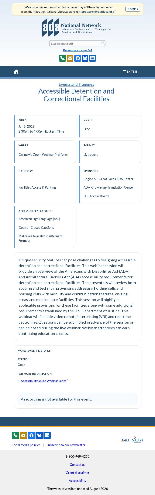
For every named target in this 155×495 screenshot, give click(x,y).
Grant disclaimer (77, 473)
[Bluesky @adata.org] (85, 58)
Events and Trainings (76, 84)
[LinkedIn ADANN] (92, 58)
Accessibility (77, 481)
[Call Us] (62, 58)
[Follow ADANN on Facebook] (77, 58)
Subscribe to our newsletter (65, 445)
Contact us (77, 465)
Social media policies (26, 445)
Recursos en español (77, 50)
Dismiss (132, 9)
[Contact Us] (70, 58)
